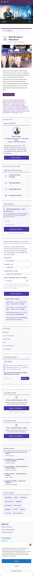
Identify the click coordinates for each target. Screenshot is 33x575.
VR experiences (14, 112)
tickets (24, 111)
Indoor (5, 108)
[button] (30, 545)
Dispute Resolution (17, 513)
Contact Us (4, 541)
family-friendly (15, 105)
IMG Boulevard (24, 107)
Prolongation (23, 497)
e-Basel (3, 21)
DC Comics (11, 104)
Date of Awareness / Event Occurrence (15, 277)
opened (10, 110)
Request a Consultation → (16, 408)
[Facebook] (7, 1)
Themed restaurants (16, 111)
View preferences (16, 571)
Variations (7, 509)
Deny (16, 566)
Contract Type (8, 264)
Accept (17, 561)
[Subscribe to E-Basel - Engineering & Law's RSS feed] (2, 1)
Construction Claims (8, 335)
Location (9, 108)
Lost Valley (16, 108)
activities (16, 100)
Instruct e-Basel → (16, 157)
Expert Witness (8, 505)
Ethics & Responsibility (8, 529)
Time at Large (8, 513)
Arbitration (6, 332)
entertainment (7, 105)
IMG (18, 107)
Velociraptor (6, 112)
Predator (18, 110)
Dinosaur (17, 104)
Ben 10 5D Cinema (16, 102)
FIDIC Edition (7, 257)
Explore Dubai (21, 42)
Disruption (22, 509)
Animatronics (6, 102)
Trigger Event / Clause (11, 271)
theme (27, 110)
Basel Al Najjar (13, 42)
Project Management (8, 345)
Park (14, 110)
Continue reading (8, 94)
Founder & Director (7, 532)
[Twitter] (5, 1)
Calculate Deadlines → (16, 293)
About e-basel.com (6, 527)
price (23, 110)
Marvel (21, 108)
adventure (22, 100)
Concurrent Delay (9, 501)
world (21, 112)
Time (27, 111)
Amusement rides (19, 101)
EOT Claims (8, 497)
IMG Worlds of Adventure (16, 38)
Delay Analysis (17, 505)
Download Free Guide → (16, 229)
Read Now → (25, 378)
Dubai (22, 104)
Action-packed (9, 100)
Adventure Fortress (8, 101)
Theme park (6, 111)
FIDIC (4, 342)
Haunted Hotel (12, 107)
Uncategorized (7, 349)
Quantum (15, 509)
